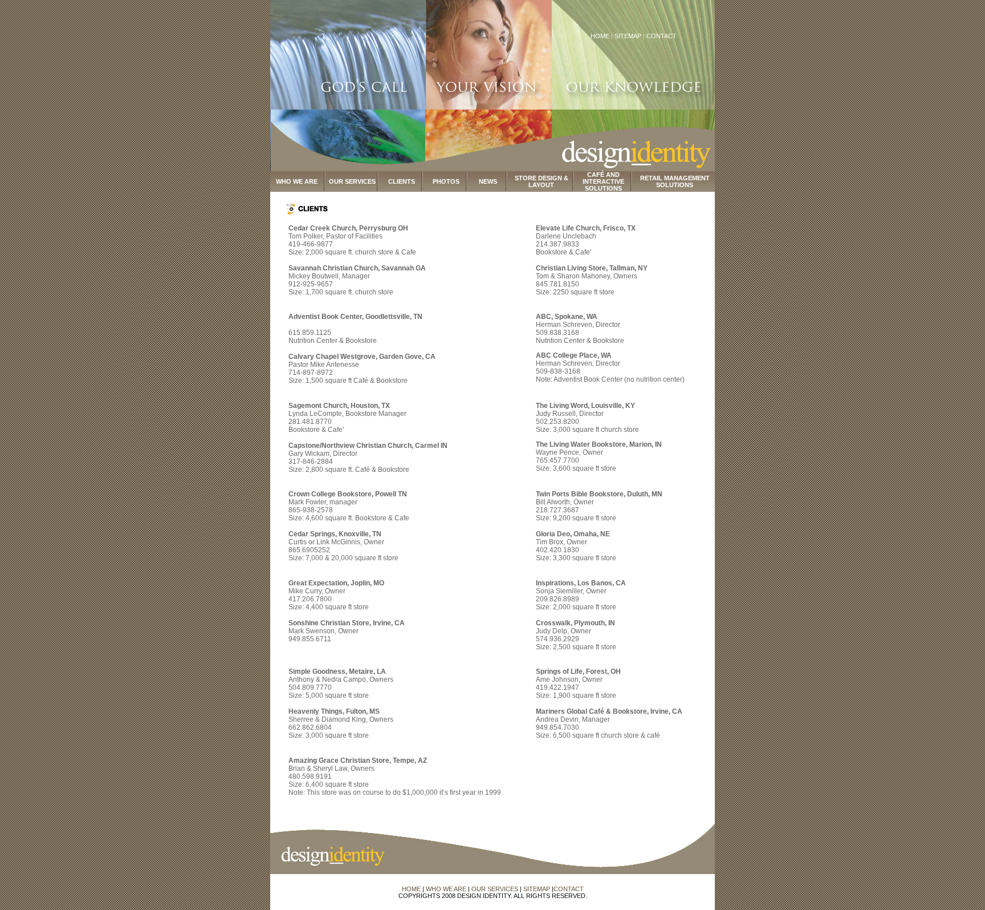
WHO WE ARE (297, 181)
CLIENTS (401, 181)
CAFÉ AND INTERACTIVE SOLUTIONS (603, 181)
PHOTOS (446, 181)
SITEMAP (628, 36)
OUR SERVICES (352, 181)
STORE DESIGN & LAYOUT (541, 181)
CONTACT (661, 36)
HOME (600, 36)
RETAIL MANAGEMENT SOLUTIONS (675, 181)
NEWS (488, 181)
